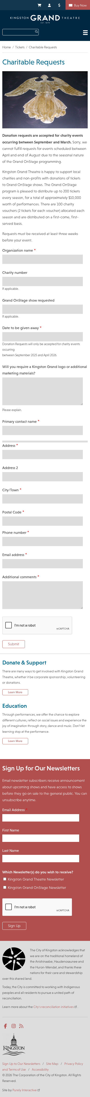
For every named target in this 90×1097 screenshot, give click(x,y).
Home (6, 47)
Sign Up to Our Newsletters (21, 1064)
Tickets (19, 47)
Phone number (14, 533)
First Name (10, 830)
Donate (60, 5)
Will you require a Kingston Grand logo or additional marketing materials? (44, 370)
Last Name (10, 851)
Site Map (52, 1064)
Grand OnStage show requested (28, 300)
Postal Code (11, 512)
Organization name (17, 250)
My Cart (39, 5)
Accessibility (40, 1069)
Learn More (15, 692)
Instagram (14, 1026)
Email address (13, 555)
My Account (49, 5)
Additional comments (19, 577)
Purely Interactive (24, 1090)
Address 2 (10, 468)
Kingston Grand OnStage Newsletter (37, 888)
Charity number (14, 273)
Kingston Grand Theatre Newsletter (36, 879)
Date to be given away (20, 328)
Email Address (13, 810)
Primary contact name (19, 421)
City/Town (10, 490)
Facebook (6, 1026)
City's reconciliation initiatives (53, 1007)
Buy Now (80, 5)
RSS (21, 1026)
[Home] (45, 19)
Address (8, 446)
